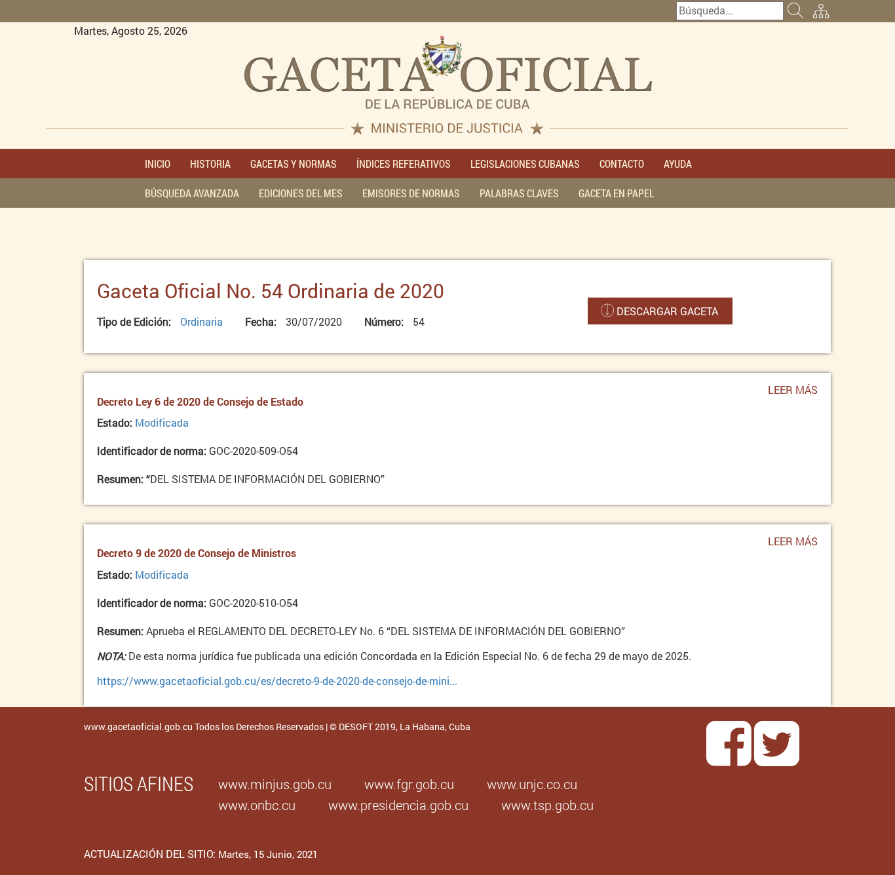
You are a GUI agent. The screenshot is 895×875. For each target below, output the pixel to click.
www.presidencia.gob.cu (398, 804)
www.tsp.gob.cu (547, 804)
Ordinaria (201, 321)
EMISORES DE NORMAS (411, 193)
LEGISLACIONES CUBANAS (525, 163)
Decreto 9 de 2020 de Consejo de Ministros (196, 553)
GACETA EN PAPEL (616, 193)
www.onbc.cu (256, 804)
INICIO (157, 163)
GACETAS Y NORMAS (293, 163)
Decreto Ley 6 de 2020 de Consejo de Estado (200, 401)
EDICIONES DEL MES (301, 193)
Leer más (793, 394)
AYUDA (678, 163)
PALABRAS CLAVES (519, 193)
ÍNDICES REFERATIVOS (403, 163)
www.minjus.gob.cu (275, 783)
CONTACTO (622, 163)
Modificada (162, 422)
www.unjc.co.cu (532, 783)
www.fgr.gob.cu (409, 783)
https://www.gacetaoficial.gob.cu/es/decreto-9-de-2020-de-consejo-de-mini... (277, 681)
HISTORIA (210, 163)
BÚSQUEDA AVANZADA (192, 193)
